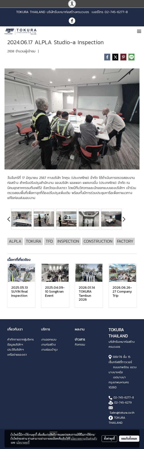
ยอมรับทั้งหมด (129, 438)
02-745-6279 (123, 402)
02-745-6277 (122, 397)
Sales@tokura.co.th (122, 412)
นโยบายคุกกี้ (22, 442)
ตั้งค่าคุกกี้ (109, 438)
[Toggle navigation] (139, 32)
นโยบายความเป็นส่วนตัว (84, 438)
